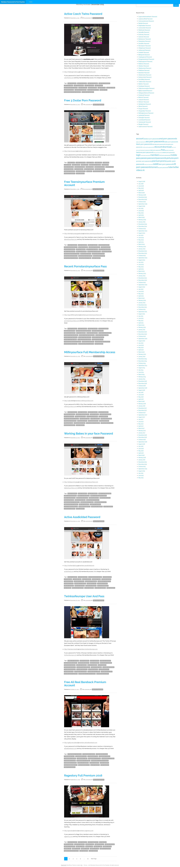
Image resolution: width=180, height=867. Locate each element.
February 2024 (142, 246)
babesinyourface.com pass (100, 502)
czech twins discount (82, 83)
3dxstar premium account (95, 164)
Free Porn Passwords (98, 18)
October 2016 (142, 439)
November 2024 (142, 226)
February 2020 (142, 354)
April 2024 (141, 242)
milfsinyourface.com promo (107, 423)
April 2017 (140, 426)
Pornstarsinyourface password (84, 339)
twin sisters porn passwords (87, 92)
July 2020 (140, 343)
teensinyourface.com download (85, 255)
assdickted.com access (79, 581)
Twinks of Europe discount (69, 667)
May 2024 (141, 239)
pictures (170, 158)
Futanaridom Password (144, 41)
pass (138, 158)
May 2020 (141, 347)
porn (176, 158)
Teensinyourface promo (86, 253)
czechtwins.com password (80, 89)
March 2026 (141, 192)
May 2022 (141, 293)
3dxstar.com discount (68, 166)
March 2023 (141, 271)
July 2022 (140, 289)
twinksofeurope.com (70, 655)
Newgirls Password (143, 124)
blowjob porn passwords (69, 171)
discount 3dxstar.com (80, 171)
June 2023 (141, 264)
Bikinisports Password (144, 54)
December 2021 (142, 305)
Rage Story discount (99, 844)
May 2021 (140, 320)
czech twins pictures (89, 85)
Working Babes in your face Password (88, 433)
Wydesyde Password (143, 95)
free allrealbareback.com (84, 765)
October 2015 (141, 466)
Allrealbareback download (70, 758)
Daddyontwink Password (144, 77)
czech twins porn (98, 85)
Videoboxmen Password (144, 68)
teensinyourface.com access (98, 253)
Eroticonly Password (143, 34)
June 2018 (141, 394)
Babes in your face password (70, 495)
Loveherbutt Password (144, 119)
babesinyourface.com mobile (87, 502)
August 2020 (141, 340)
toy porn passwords (93, 850)
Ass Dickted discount (82, 577)
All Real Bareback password (88, 754)
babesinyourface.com (70, 488)
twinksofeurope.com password (70, 673)
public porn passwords (81, 665)
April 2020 (141, 349)
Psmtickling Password (144, 79)
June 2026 (141, 186)
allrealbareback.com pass (69, 760)
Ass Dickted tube (67, 579)
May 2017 (140, 424)
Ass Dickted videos (77, 579)
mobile (174, 155)
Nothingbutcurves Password (145, 113)
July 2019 (140, 370)
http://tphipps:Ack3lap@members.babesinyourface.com (81, 482)
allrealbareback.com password (83, 760)
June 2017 (141, 421)
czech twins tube (101, 87)
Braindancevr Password (144, 39)
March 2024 (141, 244)
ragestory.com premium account (71, 850)
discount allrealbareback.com (70, 765)
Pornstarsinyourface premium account (72, 341)
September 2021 (142, 311)
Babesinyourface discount (82, 497)
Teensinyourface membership (94, 251)
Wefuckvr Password (143, 102)
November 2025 (142, 199)
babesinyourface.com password (71, 504)
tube (170, 167)
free (163, 150)
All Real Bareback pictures (101, 754)
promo (163, 161)
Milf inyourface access (69, 416)
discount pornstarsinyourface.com (83, 330)
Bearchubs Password (143, 72)
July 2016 (140, 446)
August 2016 (141, 444)
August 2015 (141, 471)
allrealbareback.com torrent (70, 762)
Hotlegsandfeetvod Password (146, 93)
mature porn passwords (145, 155)
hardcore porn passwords (98, 171)
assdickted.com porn (91, 583)
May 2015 (140, 477)
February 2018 (142, 403)
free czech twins (103, 89)
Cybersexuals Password (144, 122)
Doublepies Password (144, 86)
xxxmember (88, 18)
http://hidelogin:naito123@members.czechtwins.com (79, 72)
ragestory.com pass (94, 848)
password (151, 158)
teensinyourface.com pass (99, 255)
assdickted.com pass (68, 583)
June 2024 (141, 237)
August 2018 (141, 390)
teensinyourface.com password (70, 258)
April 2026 (141, 190)
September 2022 (142, 284)
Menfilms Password (143, 84)
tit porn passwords (80, 173)
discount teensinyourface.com (70, 247)
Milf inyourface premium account (71, 418)
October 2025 (142, 201)
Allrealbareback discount (104, 756)
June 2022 (141, 291)
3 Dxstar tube (106, 162)
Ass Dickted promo (107, 577)
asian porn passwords (141, 141)
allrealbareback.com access (94, 758)
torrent (154, 167)
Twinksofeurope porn (93, 669)
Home (30, 2)
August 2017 (141, 417)
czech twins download (92, 83)
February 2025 (142, 219)
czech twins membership (104, 83)
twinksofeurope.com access (80, 671)
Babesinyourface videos (80, 500)
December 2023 (142, 251)
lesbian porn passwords (168, 152)
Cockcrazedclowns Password (146, 21)
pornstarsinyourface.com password (86, 343)
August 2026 (141, 181)
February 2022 (142, 300)
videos (139, 170)
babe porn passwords (89, 169)
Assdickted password (106, 579)
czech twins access (72, 83)
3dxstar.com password (99, 166)
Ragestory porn (67, 848)
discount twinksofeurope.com (70, 662)
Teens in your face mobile (92, 249)
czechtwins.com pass (68, 89)
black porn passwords (99, 169)
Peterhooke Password (144, 30)
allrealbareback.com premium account (100, 760)
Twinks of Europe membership (83, 667)
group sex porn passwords (105, 662)
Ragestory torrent (85, 848)
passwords (161, 158)
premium (156, 161)
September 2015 (142, 468)
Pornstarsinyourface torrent (88, 341)
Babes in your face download (105, 493)
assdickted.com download (91, 581)
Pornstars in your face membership (86, 335)
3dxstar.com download (79, 166)
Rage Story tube (89, 846)
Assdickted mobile (96, 579)
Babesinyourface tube (68, 500)
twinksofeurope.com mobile (94, 671)
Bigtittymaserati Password (145, 90)
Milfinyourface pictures (93, 420)
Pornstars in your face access (105, 332)
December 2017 (142, 408)
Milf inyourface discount (80, 416)
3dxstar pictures (84, 164)
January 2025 (141, 222)
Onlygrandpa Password (144, 111)
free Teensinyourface (83, 247)
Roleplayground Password (145, 61)
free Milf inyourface (94, 414)
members (154, 155)
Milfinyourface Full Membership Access (89, 352)
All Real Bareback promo (81, 756)
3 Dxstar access (71, 162)
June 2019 (141, 372)
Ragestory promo (76, 848)
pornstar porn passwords (69, 173)
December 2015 (142, 462)
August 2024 (141, 233)
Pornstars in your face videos (70, 339)
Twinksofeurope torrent (104, 669)
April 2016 (141, 453)
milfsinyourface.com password (93, 423)
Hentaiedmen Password (144, 104)
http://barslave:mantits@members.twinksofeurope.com (80, 649)
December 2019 (142, 358)
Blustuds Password (143, 97)
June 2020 (141, 345)
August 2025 (141, 206)
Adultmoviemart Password (145, 126)
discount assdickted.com (103, 585)
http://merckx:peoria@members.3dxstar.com (77, 151)
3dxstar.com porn (109, 166)
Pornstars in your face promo (85, 337)
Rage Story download (109, 844)
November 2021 (142, 307)
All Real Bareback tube (92, 756)
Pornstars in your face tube (98, 337)
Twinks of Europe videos (96, 667)
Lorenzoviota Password (144, 27)
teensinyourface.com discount (70, 255)
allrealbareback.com (70, 748)
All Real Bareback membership (74, 754)
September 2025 (142, 204)
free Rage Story (103, 842)
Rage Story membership (69, 846)
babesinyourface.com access (93, 500)
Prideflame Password (143, 70)
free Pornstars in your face (97, 330)
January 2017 (141, 432)
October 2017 (141, 412)
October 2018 (142, 385)
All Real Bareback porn (69, 756)
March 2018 (141, 401)
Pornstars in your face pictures (70, 337)
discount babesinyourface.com (70, 506)
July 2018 (140, 392)
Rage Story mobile (80, 846)
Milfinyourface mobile (82, 420)
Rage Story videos (98, 846)
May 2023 (141, 266)
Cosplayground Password (145, 57)
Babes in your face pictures (83, 495)
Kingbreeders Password (144, 25)
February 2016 (142, 457)
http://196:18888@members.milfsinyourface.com (78, 400)
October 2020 (142, 336)
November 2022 (142, 280)
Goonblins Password (143, 43)
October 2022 (142, 282)
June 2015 (141, 475)
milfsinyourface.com (70, 406)
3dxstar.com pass (89, 166)
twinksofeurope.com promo (102, 673)
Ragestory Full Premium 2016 (83, 775)
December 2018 (142, 381)
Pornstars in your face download (71, 335)
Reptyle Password (143, 23)
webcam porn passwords (69, 767)
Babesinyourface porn (93, 497)
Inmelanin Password (143, 52)
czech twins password (78, 85)
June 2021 (141, 318)
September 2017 (142, 415)
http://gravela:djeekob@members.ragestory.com (78, 830)
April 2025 (141, 215)
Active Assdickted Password (82, 517)
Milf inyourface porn (103, 416)
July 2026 (140, 183)
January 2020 (141, 356)
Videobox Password (143, 66)
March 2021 (141, 325)
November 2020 (142, 334)
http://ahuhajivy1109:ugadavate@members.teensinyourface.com (83, 233)
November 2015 (142, 464)
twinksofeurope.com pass (106, 671)
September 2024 (142, 231)
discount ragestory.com (93, 842)
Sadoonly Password (143, 36)
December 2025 (142, 197)
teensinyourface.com (70, 239)
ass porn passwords (79, 169)
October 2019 (142, 363)
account (139, 138)
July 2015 (140, 473)
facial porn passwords (145, 150)
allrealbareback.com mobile (108, 758)
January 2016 (141, 459)
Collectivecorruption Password (146, 88)
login (138, 155)
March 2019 (141, 374)
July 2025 (140, 208)
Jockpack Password (143, 99)
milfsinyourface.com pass (79, 423)
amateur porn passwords (73, 660)
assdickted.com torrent (102, 583)
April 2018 (141, 399)
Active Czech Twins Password (83, 13)
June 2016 (141, 448)
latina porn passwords (158, 152)
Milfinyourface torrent (104, 420)
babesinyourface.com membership (71, 502)
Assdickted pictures (68, 581)
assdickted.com (68, 571)
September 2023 (142, 257)
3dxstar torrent (105, 164)
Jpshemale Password (143, 115)
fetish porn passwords (155, 150)
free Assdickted (67, 587)
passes (144, 158)
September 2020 (142, 338)
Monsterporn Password (144, 45)
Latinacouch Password (144, 50)
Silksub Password (142, 106)
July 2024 (140, 235)
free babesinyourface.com (84, 506)
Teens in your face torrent (69, 251)
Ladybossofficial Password (145, 18)
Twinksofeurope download (108, 667)
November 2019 (142, 361)
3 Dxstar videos (67, 164)
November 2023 (142, 253)
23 (87, 858)
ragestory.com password (105, 848)
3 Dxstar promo (98, 162)
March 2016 (141, 455)
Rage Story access (89, 844)
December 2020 (142, 332)
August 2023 (141, 260)
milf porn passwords (110, 171)
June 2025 (141, 210)
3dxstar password (76, 164)
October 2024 (142, 228)
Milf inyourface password (92, 416)
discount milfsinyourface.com (82, 414)
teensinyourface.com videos (85, 258)
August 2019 (141, 367)
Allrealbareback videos (82, 758)
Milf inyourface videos (84, 418)
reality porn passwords (148, 164)
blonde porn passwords (159, 144)
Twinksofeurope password (69, 669)
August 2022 (141, 287)
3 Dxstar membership (80, 162)
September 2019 (142, 365)
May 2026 (141, 188)
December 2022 (142, 278)
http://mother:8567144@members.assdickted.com (79, 565)
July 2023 (140, 262)
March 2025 (141, 217)
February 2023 (142, 273)
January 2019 (141, 379)
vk (143, 170)
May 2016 (140, 450)
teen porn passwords (80, 249)
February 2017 (142, 430)
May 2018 (140, 397)
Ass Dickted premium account (95, 577)
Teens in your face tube (81, 251)
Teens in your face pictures (104, 249)
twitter (176, 167)
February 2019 (142, 376)
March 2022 (141, 298)
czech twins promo (83, 87)
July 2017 (140, 419)
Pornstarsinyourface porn (97, 339)
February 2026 (142, 195)
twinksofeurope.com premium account (87, 673)
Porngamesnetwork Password (146, 59)
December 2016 (142, 435)
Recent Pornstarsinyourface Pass (85, 266)
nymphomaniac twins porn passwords (72, 92)
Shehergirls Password (143, 117)
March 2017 (141, 428)
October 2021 (141, 309)
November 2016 (142, 437)
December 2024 (142, 224)
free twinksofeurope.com (83, 662)
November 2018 (142, 383)
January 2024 (141, 248)
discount (158, 147)
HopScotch (63, 865)
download (166, 147)
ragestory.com (68, 836)
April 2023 (141, 269)
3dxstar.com (111, 155)
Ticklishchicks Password (144, 81)
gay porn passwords (94, 662)
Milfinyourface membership (70, 420)
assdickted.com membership (104, 581)
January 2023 (141, 275)
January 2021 (141, 329)
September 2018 (142, 388)
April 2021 (140, 323)
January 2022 (141, 302)
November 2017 (142, 410)
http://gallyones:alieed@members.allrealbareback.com (80, 742)
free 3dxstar (89, 171)
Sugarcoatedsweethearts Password (147, 16)
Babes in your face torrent (69, 497)
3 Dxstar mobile (90, 162)
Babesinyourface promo (105, 497)
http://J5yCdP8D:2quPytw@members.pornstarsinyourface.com (83, 315)
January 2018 (141, 406)
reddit (155, 164)
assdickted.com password (80, 583)
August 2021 (141, 314)
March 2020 (141, 352)
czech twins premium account (70, 87)
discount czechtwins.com (93, 89)
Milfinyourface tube (68, 423)
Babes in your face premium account (98, 495)
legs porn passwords (68, 844)
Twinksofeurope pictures (82, 669)
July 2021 (140, 316)
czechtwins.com (69, 77)
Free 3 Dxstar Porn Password (82, 100)
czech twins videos (111, 87)
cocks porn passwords (148, 147)
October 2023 (142, 255)
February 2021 (142, 327)
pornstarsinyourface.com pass (70, 343)
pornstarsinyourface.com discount (102, 341)
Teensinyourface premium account (71, 253)
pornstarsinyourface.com (71, 321)
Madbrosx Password (143, 63)
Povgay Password (143, 108)
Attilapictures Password (144, 48)
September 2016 (142, 441)
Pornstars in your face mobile (102, 335)
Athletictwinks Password (144, 75)
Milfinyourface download (106, 418)
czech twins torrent (92, 87)
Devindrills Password (143, 32)
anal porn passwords (68, 169)
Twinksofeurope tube (68, 671)
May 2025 (141, 213)
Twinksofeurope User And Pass (84, 596)
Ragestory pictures (107, 846)
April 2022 (141, 296)
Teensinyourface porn (106, 251)
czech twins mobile (68, 85)
